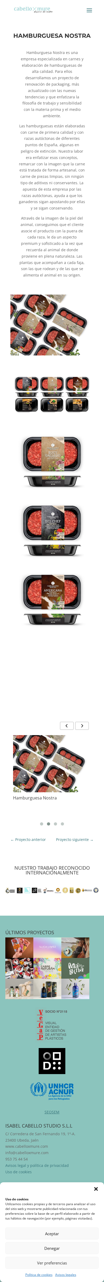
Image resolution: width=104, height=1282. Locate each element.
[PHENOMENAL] (75, 989)
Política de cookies (39, 1274)
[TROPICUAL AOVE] (19, 989)
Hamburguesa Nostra (35, 798)
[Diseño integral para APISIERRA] (19, 947)
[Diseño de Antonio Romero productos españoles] (19, 968)
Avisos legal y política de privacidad (37, 1165)
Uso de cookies (18, 1171)
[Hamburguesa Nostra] (52, 763)
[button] (96, 1189)
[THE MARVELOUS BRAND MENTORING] (47, 947)
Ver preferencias (52, 1263)
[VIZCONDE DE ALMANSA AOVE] (47, 989)
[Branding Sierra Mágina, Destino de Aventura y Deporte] (75, 968)
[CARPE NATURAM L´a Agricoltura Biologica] (47, 968)
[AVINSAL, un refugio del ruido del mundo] (75, 947)
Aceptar (52, 1233)
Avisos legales (65, 1274)
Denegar (52, 1248)
